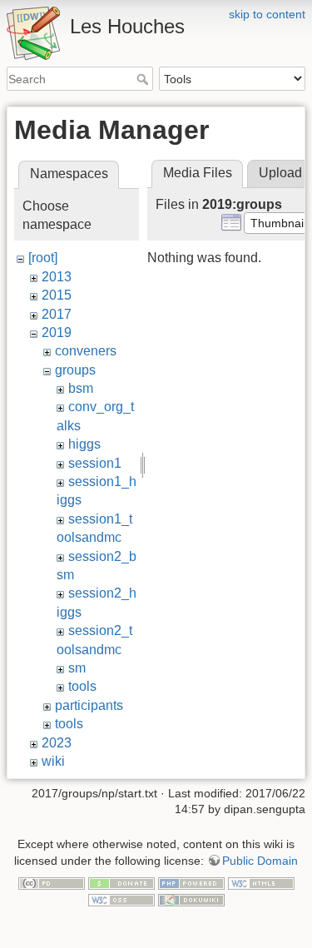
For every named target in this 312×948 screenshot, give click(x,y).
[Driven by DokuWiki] (191, 899)
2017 (57, 314)
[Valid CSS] (121, 899)
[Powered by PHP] (191, 882)
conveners (85, 351)
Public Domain (260, 860)
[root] (42, 258)
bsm (80, 388)
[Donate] (121, 882)
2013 (57, 277)
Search (144, 79)
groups (75, 370)
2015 (57, 295)
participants (89, 705)
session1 (94, 463)
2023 (57, 743)
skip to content (267, 14)
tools (82, 686)
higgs (84, 444)
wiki (53, 761)
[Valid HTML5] (261, 882)
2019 (57, 332)
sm (77, 668)
